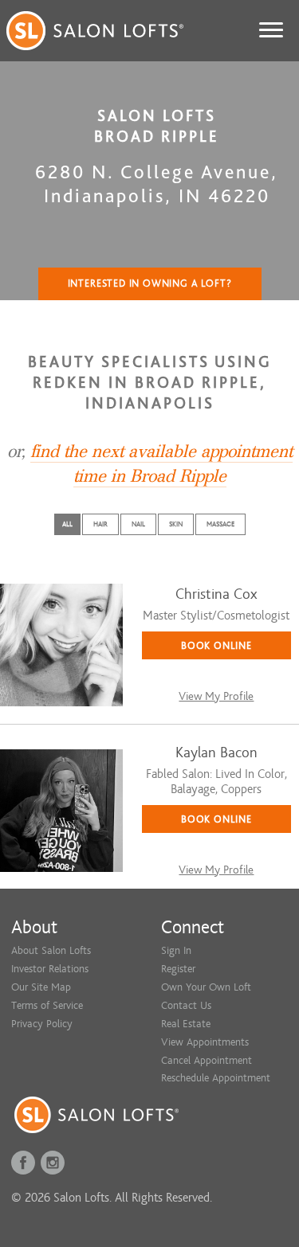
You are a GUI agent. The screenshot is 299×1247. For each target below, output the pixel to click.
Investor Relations (50, 969)
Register (178, 969)
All (67, 524)
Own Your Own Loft (206, 987)
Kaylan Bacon (216, 753)
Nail (138, 524)
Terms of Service (47, 1005)
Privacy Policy (42, 1024)
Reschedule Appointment (215, 1078)
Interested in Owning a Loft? (150, 283)
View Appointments (205, 1042)
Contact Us (186, 1005)
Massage (220, 524)
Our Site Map (41, 987)
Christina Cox (216, 594)
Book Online (216, 645)
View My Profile (216, 696)
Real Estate (185, 1024)
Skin (176, 524)
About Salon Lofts (51, 950)
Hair (100, 524)
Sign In (176, 950)
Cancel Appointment (206, 1060)
